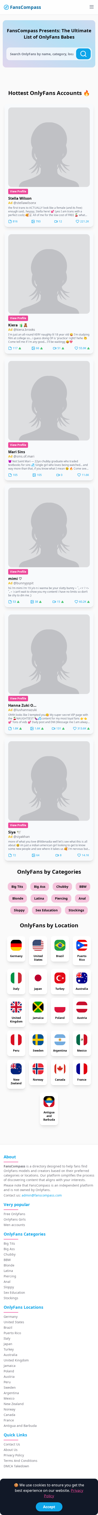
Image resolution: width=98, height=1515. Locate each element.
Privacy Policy (14, 1455)
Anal (82, 898)
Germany (11, 1316)
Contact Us (12, 1444)
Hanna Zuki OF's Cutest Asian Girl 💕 (22, 705)
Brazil (8, 1327)
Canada (9, 1415)
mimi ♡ (15, 578)
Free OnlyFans (14, 1214)
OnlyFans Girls (15, 1219)
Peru (7, 1382)
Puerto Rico (12, 1333)
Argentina (11, 1393)
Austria (9, 1376)
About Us (11, 1450)
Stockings (76, 910)
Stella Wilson (20, 198)
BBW (83, 886)
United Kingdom (16, 1360)
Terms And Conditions (20, 1460)
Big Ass (39, 886)
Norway (9, 1409)
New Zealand (14, 1404)
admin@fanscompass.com (42, 1195)
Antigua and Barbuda (20, 1425)
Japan (8, 1344)
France (9, 1420)
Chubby (62, 886)
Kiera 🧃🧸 (18, 325)
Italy (7, 1338)
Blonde (17, 898)
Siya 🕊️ (14, 832)
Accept (49, 1506)
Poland (9, 1371)
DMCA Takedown (16, 1466)
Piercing (61, 898)
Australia (10, 1355)
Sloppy (19, 910)
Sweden (10, 1387)
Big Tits (17, 886)
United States (14, 1322)
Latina (39, 898)
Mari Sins (16, 452)
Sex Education (47, 910)
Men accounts (14, 1225)
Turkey (9, 1349)
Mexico (9, 1398)
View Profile (18, 191)
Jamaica (9, 1365)
